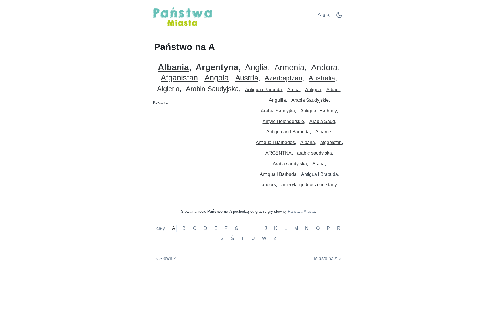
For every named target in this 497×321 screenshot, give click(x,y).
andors (269, 184)
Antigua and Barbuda (288, 131)
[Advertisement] (200, 143)
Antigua (313, 89)
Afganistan (179, 78)
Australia (322, 78)
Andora (324, 68)
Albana (307, 142)
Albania (173, 67)
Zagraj (323, 14)
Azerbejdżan (283, 78)
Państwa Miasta (301, 211)
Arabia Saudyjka (278, 110)
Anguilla (277, 100)
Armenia (289, 68)
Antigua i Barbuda (263, 89)
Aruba (293, 89)
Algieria (168, 89)
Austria (246, 78)
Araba (318, 163)
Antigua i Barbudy (318, 110)
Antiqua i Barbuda (278, 174)
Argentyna (217, 67)
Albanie (323, 131)
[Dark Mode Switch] (339, 17)
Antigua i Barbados (275, 142)
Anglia (256, 67)
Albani (333, 89)
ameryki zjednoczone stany (309, 184)
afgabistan (331, 142)
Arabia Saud (322, 121)
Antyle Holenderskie (283, 121)
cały (161, 228)
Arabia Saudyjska (212, 89)
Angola (216, 78)
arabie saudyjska (314, 153)
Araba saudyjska (290, 163)
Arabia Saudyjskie (310, 100)
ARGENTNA (278, 153)
